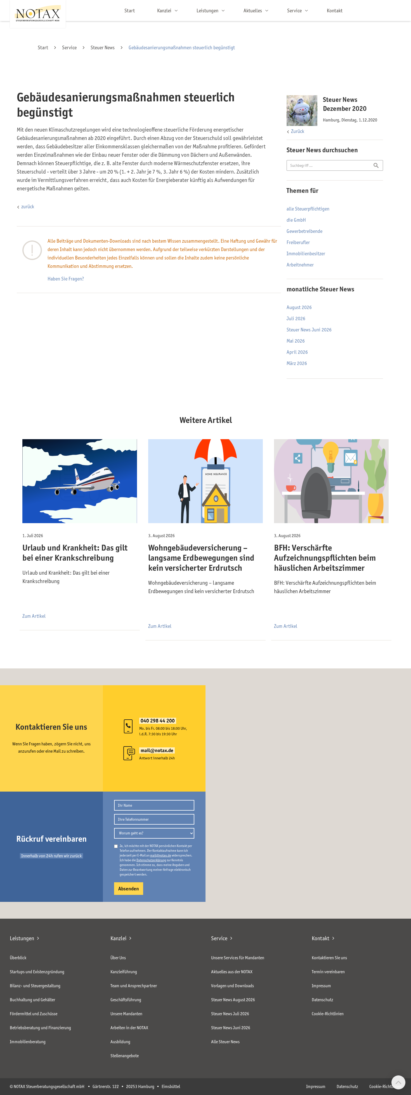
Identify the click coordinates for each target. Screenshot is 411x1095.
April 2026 (297, 352)
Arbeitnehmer (300, 265)
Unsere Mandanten (126, 1013)
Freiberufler (298, 242)
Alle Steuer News (225, 1041)
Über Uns (118, 957)
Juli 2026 (296, 318)
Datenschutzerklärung (151, 860)
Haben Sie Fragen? (66, 279)
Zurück (297, 131)
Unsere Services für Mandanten (237, 957)
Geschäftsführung (125, 999)
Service (69, 48)
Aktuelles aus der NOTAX (231, 971)
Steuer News (103, 48)
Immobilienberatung (28, 1041)
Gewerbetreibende (304, 231)
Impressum (321, 985)
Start (129, 11)
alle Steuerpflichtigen (308, 209)
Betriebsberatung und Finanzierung (40, 1027)
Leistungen (22, 938)
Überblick (18, 957)
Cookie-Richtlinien (328, 1013)
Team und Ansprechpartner (133, 985)
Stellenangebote (124, 1055)
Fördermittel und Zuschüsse (33, 1013)
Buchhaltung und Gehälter (32, 999)
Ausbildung (120, 1041)
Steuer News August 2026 (233, 999)
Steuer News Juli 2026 (230, 1013)
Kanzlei (118, 938)
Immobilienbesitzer (306, 254)
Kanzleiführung (123, 971)
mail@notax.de (160, 855)
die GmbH (296, 220)
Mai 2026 (296, 341)
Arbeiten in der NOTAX (129, 1027)
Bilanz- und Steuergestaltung (35, 985)
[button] (165, 10)
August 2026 (299, 307)
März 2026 (297, 363)
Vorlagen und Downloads (232, 985)
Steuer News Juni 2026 (309, 330)
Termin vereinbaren (328, 971)
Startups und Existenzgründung (37, 971)
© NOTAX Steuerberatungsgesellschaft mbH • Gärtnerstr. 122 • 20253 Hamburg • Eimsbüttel (95, 1086)
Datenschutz (322, 999)
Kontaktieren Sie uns (329, 957)
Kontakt (334, 11)
